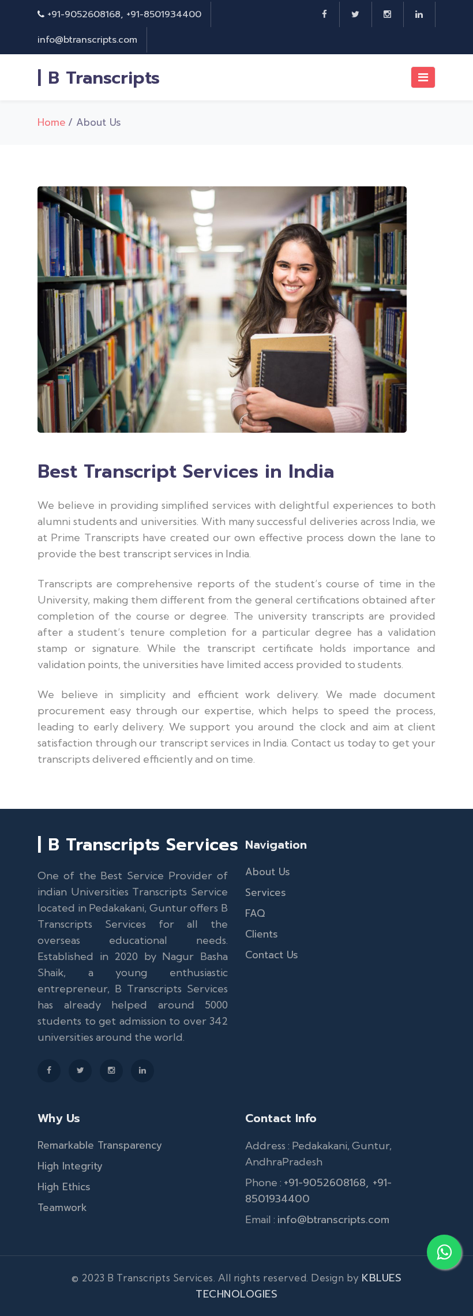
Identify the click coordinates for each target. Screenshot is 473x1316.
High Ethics (64, 1186)
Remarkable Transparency (99, 1145)
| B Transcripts (98, 78)
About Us (267, 871)
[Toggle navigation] (423, 77)
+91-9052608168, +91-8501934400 (124, 14)
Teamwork (62, 1207)
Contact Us (271, 954)
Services (265, 892)
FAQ (255, 913)
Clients (261, 934)
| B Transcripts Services (137, 845)
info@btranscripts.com (87, 40)
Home (51, 122)
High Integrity (70, 1165)
